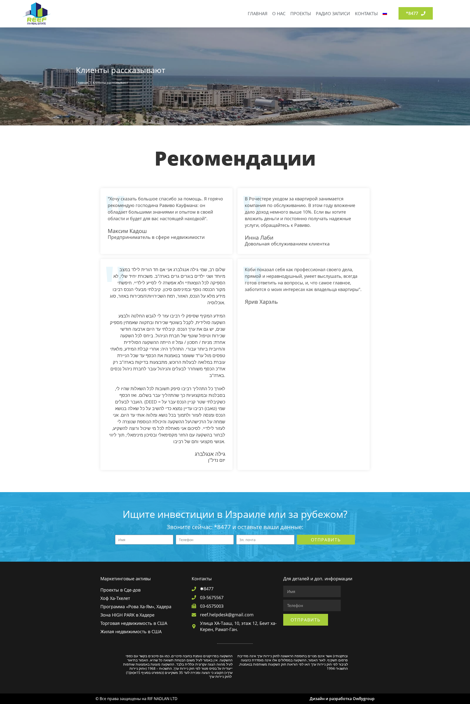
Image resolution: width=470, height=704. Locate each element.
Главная (257, 13)
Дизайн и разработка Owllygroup (342, 698)
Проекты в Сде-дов (120, 590)
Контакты (366, 13)
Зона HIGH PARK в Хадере (127, 615)
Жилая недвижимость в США (131, 631)
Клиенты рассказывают (110, 82)
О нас (278, 13)
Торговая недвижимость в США (133, 623)
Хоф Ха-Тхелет (115, 598)
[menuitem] (385, 13)
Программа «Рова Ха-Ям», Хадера (135, 606)
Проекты (300, 13)
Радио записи (333, 13)
